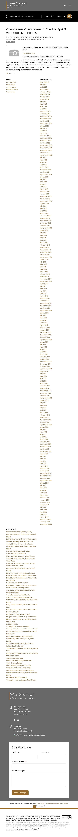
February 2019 (45, 245)
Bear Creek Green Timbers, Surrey (19, 532)
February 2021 (45, 191)
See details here (29, 53)
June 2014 (43, 376)
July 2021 (43, 179)
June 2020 (43, 208)
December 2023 (46, 138)
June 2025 (43, 104)
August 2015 (44, 342)
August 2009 (44, 505)
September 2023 (46, 145)
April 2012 (43, 437)
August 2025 (44, 99)
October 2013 (45, 396)
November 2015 (45, 335)
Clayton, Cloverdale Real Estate (18, 551)
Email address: (18, 761)
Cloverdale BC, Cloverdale (16, 554)
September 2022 (46, 155)
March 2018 (44, 272)
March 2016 (44, 325)
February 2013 (45, 415)
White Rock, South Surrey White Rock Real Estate (28, 39)
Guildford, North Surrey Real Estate (19, 597)
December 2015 (45, 332)
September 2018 (46, 257)
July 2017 (43, 286)
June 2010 (43, 488)
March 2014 (44, 383)
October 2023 (45, 143)
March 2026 (44, 89)
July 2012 (43, 430)
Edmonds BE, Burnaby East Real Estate (20, 573)
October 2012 (45, 422)
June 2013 (43, 405)
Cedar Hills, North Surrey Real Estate (19, 544)
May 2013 (43, 408)
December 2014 (45, 361)
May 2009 (43, 512)
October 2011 (44, 449)
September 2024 (46, 123)
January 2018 (44, 276)
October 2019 (45, 225)
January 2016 (44, 330)
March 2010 (44, 495)
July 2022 (43, 157)
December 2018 (45, 250)
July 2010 (43, 485)
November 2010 (45, 476)
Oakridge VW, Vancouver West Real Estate (22, 629)
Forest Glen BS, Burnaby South (17, 588)
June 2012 (43, 432)
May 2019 (43, 238)
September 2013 (46, 398)
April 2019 (43, 240)
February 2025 (45, 111)
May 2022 (43, 162)
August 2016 (44, 313)
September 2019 (46, 228)
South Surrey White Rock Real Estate (19, 643)
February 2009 (45, 519)
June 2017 (43, 289)
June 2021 (43, 182)
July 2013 (43, 403)
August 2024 (44, 126)
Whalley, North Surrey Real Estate (18, 668)
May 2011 (43, 461)
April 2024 (43, 131)
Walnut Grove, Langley (14, 658)
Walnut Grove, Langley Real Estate (19, 660)
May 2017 (43, 291)
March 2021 (44, 189)
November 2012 (45, 420)
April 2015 (43, 352)
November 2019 (45, 223)
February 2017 (45, 298)
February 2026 (45, 92)
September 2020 (46, 201)
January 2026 (45, 94)
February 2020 (45, 216)
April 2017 (43, 294)
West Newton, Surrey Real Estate (18, 665)
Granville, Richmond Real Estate (18, 595)
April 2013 (43, 410)
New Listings (10, 85)
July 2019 (43, 233)
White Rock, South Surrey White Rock (20, 670)
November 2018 (45, 252)
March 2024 (44, 133)
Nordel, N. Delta (12, 624)
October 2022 (45, 153)
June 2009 (43, 510)
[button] (14, 720)
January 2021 (44, 194)
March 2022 (44, 167)
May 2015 (43, 349)
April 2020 (43, 211)
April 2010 (43, 493)
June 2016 (43, 318)
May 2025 (43, 106)
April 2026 (43, 87)
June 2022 (43, 160)
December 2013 (45, 391)
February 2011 (45, 468)
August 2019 (44, 230)
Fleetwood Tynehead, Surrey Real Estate (21, 585)
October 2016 (45, 308)
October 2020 (45, 199)
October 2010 (45, 478)
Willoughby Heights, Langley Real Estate (21, 680)
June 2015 (43, 347)
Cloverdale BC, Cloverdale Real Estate (20, 556)
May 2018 (43, 267)
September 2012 (46, 425)
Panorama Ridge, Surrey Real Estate (19, 636)
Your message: (18, 770)
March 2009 (44, 517)
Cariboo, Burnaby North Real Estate (19, 541)
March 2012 (44, 439)
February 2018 (45, 274)
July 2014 (43, 374)
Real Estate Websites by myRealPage (56, 803)
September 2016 (46, 310)
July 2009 (43, 507)
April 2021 (43, 187)
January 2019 (44, 247)
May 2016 (43, 320)
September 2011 (45, 451)
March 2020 (44, 213)
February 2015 (45, 357)
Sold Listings (10, 92)
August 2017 (44, 284)
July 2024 (43, 128)
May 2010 (43, 490)
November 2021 (45, 170)
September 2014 (46, 369)
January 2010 (44, 500)
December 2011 (45, 444)
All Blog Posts (11, 82)
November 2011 (45, 447)
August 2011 (44, 454)
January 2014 (44, 388)
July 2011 (43, 456)
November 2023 (45, 140)
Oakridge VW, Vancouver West (17, 626)
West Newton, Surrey (14, 663)
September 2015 (46, 340)
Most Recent (44, 82)
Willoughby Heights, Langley (16, 677)
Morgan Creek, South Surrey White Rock (21, 617)
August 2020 (44, 204)
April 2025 (43, 109)
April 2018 (43, 269)
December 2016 (45, 303)
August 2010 (44, 483)
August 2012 (44, 427)
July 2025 (43, 102)
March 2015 (44, 354)
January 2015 (44, 359)
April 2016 (43, 323)
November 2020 (46, 196)
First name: (16, 752)
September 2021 (46, 174)
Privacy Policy (40, 803)
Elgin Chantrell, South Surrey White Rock (21, 575)
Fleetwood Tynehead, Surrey (17, 583)
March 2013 (44, 413)
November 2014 (45, 364)
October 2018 (45, 255)
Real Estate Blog (12, 89)
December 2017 (45, 279)
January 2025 (45, 114)
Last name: (44, 752)
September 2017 (46, 281)
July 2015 (43, 344)
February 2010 (45, 497)
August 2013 (44, 400)
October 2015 (45, 337)
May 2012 (43, 434)
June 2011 (43, 459)
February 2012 (45, 442)
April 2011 (43, 463)
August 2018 (44, 259)
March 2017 (44, 296)
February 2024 (45, 136)
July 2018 (43, 262)
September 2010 (46, 480)
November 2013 (45, 393)
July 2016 (43, 315)
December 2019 (45, 221)
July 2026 (43, 85)
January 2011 (44, 471)
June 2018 (43, 264)
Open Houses (11, 87)
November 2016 (45, 306)
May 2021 (43, 184)
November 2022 (45, 150)
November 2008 (46, 524)
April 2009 (43, 515)
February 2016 (45, 327)
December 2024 (46, 116)
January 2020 (45, 218)
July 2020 (43, 206)
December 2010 (45, 473)
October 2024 (45, 121)
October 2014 (45, 366)
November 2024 (46, 119)
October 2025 (45, 97)
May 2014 (43, 378)
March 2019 (44, 242)
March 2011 (44, 466)
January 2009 (45, 522)
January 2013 (44, 417)
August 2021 (44, 177)
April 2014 (43, 381)
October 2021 (45, 172)
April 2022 (43, 165)
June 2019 (43, 235)
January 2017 (44, 301)
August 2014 (44, 371)
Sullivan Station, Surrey (14, 646)
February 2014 (45, 386)
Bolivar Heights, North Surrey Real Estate (21, 539)
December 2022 (46, 148)
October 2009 (45, 502)
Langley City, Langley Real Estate (18, 614)
